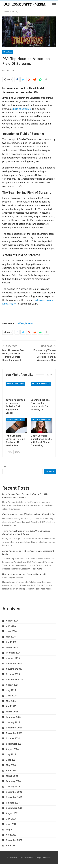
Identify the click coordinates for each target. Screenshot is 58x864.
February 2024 (13, 781)
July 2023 (11, 819)
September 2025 (14, 679)
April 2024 (11, 770)
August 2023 (12, 813)
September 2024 (14, 744)
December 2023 (14, 792)
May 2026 (11, 636)
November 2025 (14, 669)
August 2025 (12, 685)
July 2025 (11, 690)
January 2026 (13, 658)
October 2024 (13, 738)
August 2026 (12, 620)
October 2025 (13, 674)
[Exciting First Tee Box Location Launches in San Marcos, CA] (42, 389)
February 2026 (13, 653)
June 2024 (11, 760)
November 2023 (14, 797)
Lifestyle (7, 52)
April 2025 (11, 706)
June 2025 (11, 695)
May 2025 (11, 701)
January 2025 (13, 722)
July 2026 (11, 626)
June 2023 (11, 824)
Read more (37, 568)
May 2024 (11, 765)
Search (5, 466)
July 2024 (11, 754)
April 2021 (11, 845)
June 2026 (11, 631)
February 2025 (13, 717)
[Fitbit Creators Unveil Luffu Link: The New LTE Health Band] (16, 425)
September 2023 (14, 808)
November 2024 (14, 733)
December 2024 (14, 727)
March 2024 (12, 776)
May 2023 (11, 829)
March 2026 (12, 647)
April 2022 (11, 835)
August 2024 (12, 749)
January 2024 (13, 786)
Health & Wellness (15, 384)
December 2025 (14, 663)
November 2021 (14, 840)
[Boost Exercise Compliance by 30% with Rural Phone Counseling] (42, 425)
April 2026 (11, 642)
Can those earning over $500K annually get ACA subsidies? (29, 514)
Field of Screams (22, 108)
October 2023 (13, 803)
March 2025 (12, 711)
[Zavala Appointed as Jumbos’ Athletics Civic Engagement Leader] (16, 389)
